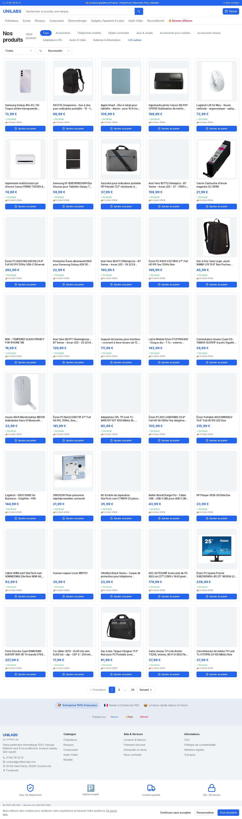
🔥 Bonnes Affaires (180, 20)
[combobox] (19, 50)
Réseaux (40, 20)
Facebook (12, 770)
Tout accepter (228, 812)
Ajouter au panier (27, 128)
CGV (187, 739)
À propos (189, 754)
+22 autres (134, 40)
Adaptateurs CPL (52, 40)
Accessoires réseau (209, 32)
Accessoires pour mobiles (175, 32)
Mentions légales (194, 749)
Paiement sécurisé (134, 744)
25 (132, 689)
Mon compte (232, 2)
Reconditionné (155, 20)
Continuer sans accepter (175, 812)
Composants (56, 20)
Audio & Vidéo (77, 40)
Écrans (27, 20)
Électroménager (77, 20)
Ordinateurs (12, 20)
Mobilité (68, 759)
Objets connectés (118, 32)
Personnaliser (205, 812)
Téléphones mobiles (89, 32)
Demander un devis (135, 749)
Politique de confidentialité (200, 744)
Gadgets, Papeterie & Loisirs (107, 20)
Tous (46, 32)
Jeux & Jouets (144, 32)
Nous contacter (133, 754)
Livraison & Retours (135, 739)
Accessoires (63, 32)
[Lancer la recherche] (139, 11)
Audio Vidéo (135, 20)
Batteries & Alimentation (107, 40)
